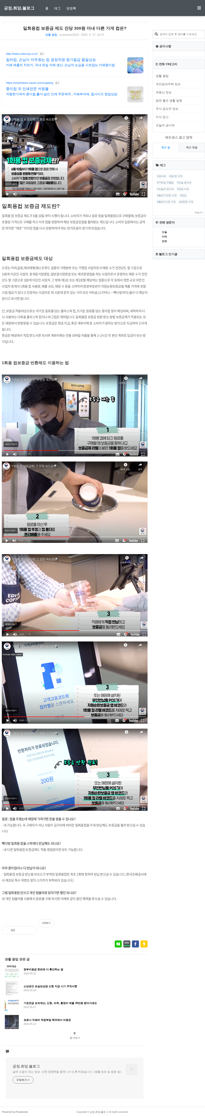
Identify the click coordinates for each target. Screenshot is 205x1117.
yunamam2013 (69, 34)
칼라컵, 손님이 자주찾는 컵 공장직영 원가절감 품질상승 (51, 60)
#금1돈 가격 (175, 176)
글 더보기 (75, 1037)
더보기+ (199, 212)
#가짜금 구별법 (165, 182)
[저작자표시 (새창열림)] (146, 925)
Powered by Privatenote (15, 1112)
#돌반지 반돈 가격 (167, 195)
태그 (57, 8)
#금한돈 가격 (186, 201)
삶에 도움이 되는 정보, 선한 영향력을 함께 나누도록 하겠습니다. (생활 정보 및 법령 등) (67, 1071)
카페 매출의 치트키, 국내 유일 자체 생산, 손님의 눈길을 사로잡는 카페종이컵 (60, 65)
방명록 (71, 8)
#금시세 (161, 176)
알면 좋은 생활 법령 (169, 100)
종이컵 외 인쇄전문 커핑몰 (27, 89)
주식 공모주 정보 (167, 108)
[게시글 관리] (30, 930)
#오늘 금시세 (184, 182)
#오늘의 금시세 (165, 189)
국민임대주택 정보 (168, 84)
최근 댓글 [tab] (191, 147)
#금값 (183, 195)
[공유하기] (22, 930)
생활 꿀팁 (51, 34)
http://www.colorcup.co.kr (22, 53)
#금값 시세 (183, 189)
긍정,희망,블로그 (19, 8)
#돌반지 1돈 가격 (166, 201)
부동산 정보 (164, 92)
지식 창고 (162, 117)
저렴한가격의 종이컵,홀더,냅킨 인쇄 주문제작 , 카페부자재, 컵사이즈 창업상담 (61, 94)
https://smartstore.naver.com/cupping (29, 82)
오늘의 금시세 (165, 125)
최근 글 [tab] (165, 147)
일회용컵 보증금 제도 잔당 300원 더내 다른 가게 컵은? (75, 28)
